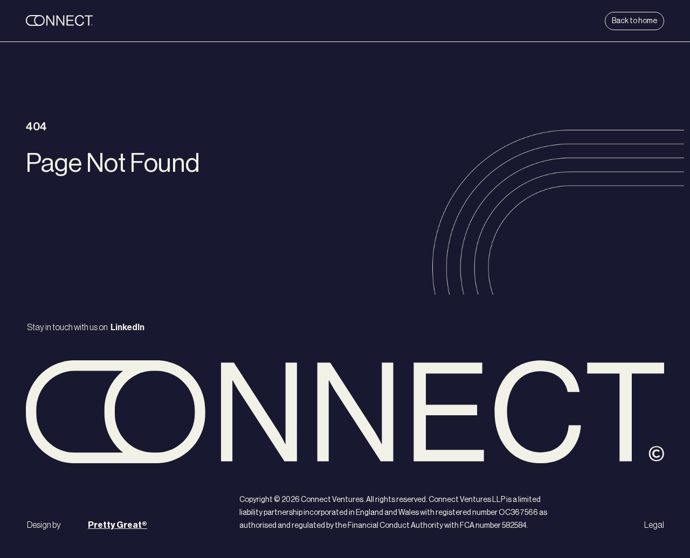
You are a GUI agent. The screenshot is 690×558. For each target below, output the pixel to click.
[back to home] (93, 21)
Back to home (634, 21)
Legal (654, 525)
